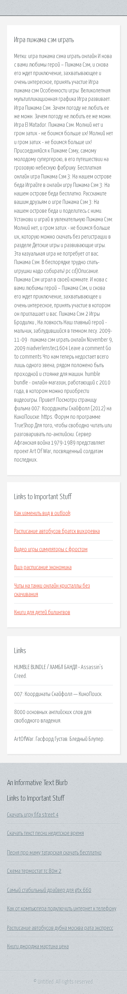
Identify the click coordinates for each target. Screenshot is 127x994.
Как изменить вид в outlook (42, 513)
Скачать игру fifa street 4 (33, 815)
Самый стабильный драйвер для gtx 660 (49, 890)
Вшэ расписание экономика (43, 567)
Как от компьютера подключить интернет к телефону (61, 909)
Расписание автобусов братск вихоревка (57, 531)
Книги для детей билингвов (42, 612)
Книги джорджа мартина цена (38, 946)
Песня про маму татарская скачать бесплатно (54, 853)
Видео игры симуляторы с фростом (50, 549)
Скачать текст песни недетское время (45, 833)
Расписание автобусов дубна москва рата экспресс (60, 928)
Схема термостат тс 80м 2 (34, 871)
